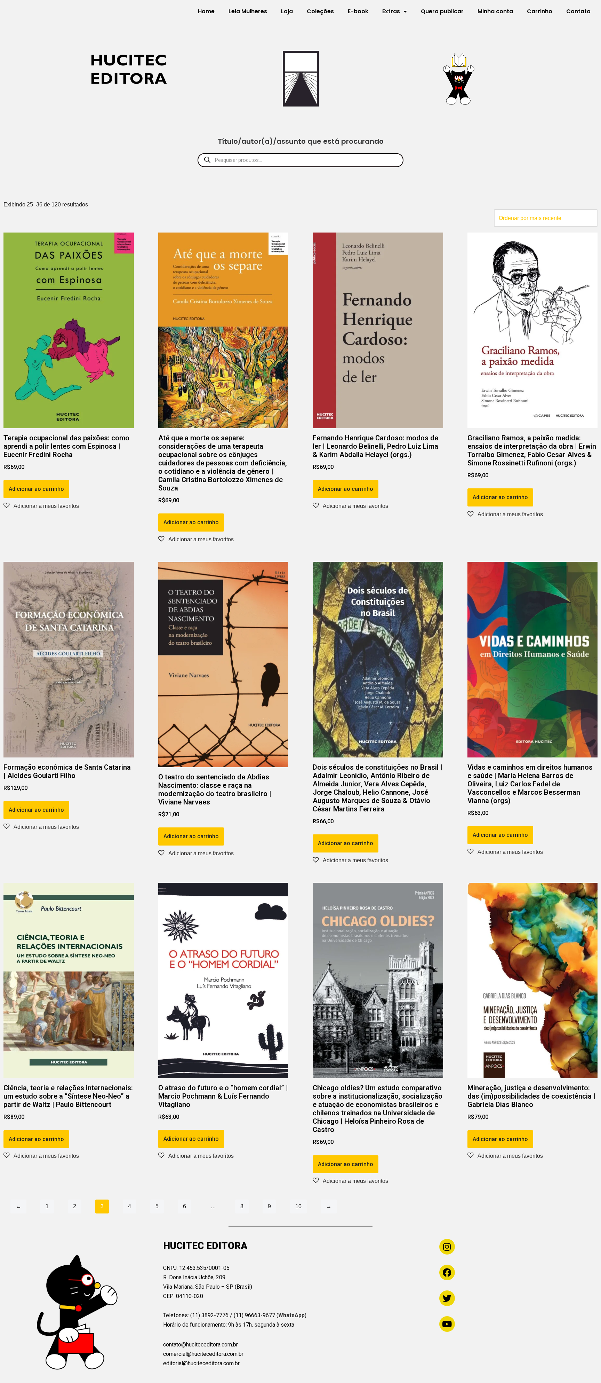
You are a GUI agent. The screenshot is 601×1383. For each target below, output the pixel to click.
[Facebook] (447, 1272)
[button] (41, 506)
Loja (287, 11)
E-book (358, 11)
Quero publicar (442, 11)
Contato (578, 11)
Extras (391, 11)
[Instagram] (447, 1247)
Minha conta (495, 11)
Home (206, 11)
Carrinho (539, 11)
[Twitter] (447, 1298)
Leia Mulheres (248, 11)
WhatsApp (291, 1315)
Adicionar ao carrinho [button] (36, 489)
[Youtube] (447, 1324)
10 (298, 1206)
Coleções (320, 11)
